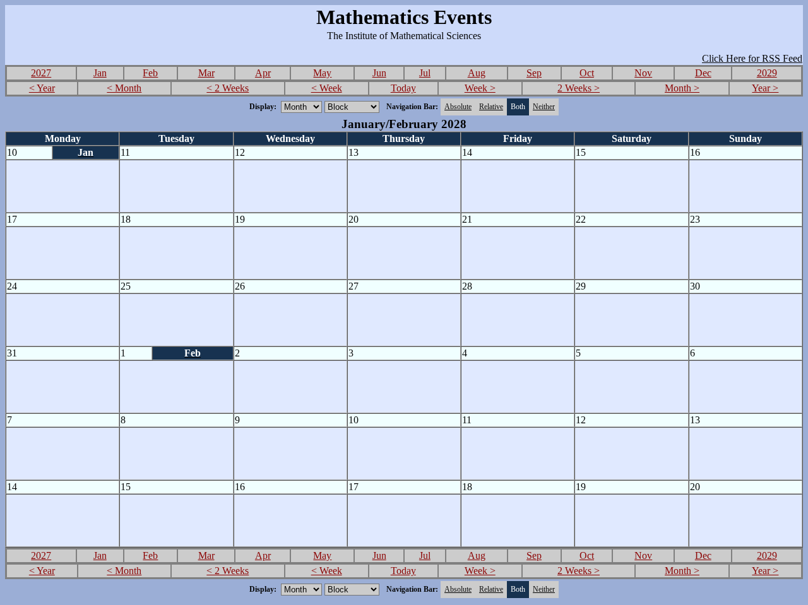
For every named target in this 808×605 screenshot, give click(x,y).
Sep (534, 73)
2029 (767, 73)
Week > (480, 88)
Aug (476, 73)
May (322, 73)
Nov (643, 73)
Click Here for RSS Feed (752, 58)
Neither (544, 106)
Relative (491, 106)
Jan (100, 73)
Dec (703, 73)
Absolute (458, 106)
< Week (326, 88)
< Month (124, 88)
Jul (425, 73)
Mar (206, 73)
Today (403, 88)
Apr (263, 73)
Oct (586, 73)
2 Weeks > (578, 88)
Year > (765, 88)
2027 (41, 73)
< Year (42, 88)
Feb (150, 73)
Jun (379, 73)
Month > (682, 88)
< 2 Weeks (227, 88)
